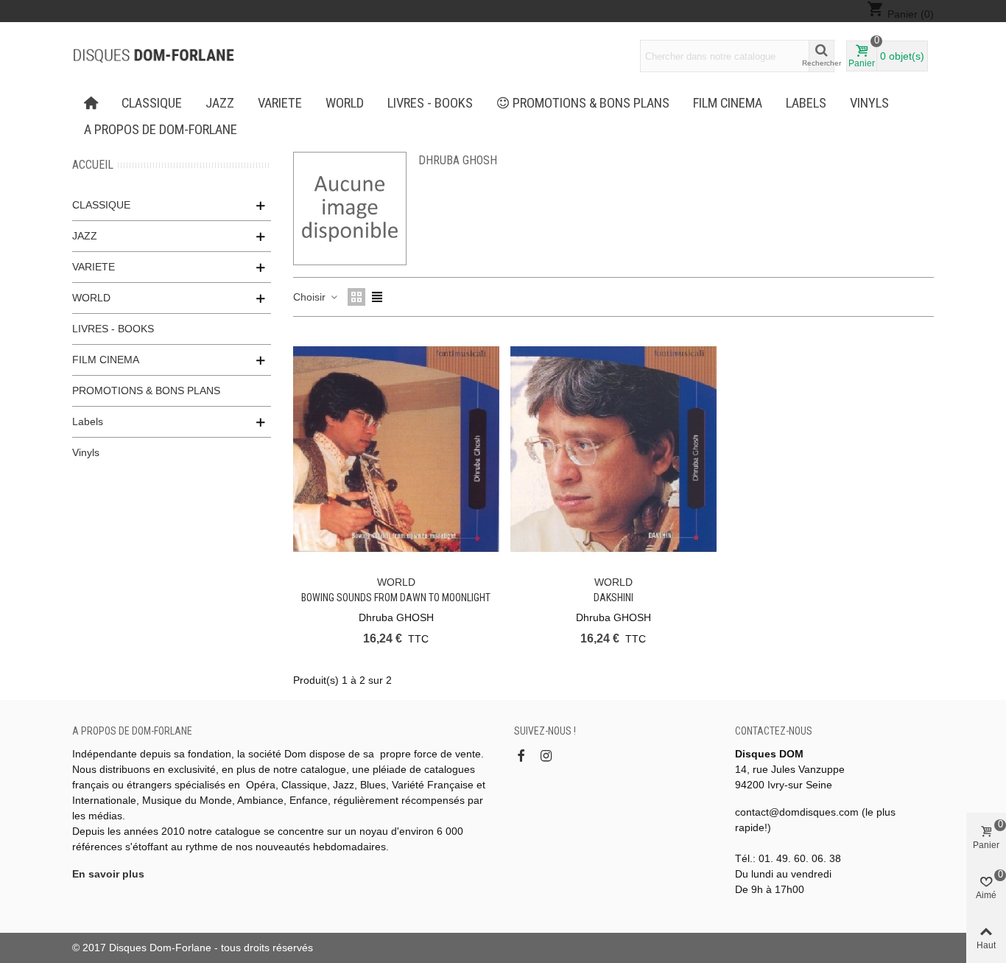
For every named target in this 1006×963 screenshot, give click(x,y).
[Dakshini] (613, 449)
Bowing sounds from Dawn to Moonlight (395, 597)
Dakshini (613, 597)
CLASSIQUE (152, 103)
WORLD (345, 103)
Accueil (92, 165)
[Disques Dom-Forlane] (153, 56)
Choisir (310, 297)
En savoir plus (108, 874)
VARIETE (280, 103)
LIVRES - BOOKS (430, 103)
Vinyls (869, 103)
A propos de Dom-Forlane (160, 130)
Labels (806, 103)
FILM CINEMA (727, 103)
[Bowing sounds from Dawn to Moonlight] (396, 449)
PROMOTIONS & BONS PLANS (591, 103)
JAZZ (219, 103)
